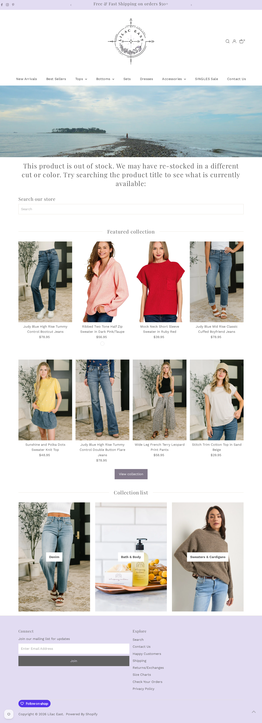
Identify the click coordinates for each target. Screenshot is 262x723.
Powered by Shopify (81, 714)
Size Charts (142, 675)
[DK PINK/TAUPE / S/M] (102, 344)
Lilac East (55, 714)
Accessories (172, 79)
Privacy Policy (143, 689)
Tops (79, 79)
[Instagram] (7, 5)
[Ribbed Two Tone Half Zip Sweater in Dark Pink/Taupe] (102, 281)
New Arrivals (26, 79)
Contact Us (236, 79)
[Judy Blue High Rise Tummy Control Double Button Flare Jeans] (102, 400)
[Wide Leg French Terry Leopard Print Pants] (159, 400)
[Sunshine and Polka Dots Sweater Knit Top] (45, 400)
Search (138, 640)
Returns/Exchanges (148, 668)
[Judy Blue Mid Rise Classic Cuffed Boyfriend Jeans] (217, 281)
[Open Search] (227, 41)
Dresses (146, 79)
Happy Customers (147, 654)
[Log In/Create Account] (234, 41)
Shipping (139, 661)
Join (73, 661)
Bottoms (103, 79)
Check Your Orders (147, 682)
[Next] (191, 5)
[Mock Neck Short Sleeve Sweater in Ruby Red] (159, 281)
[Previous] (71, 5)
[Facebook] (2, 5)
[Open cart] (241, 41)
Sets (127, 79)
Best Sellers (56, 79)
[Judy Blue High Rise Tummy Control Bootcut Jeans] (45, 281)
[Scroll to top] (254, 712)
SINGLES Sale (206, 79)
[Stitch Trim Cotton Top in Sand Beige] (217, 400)
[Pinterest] (13, 5)
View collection (131, 474)
